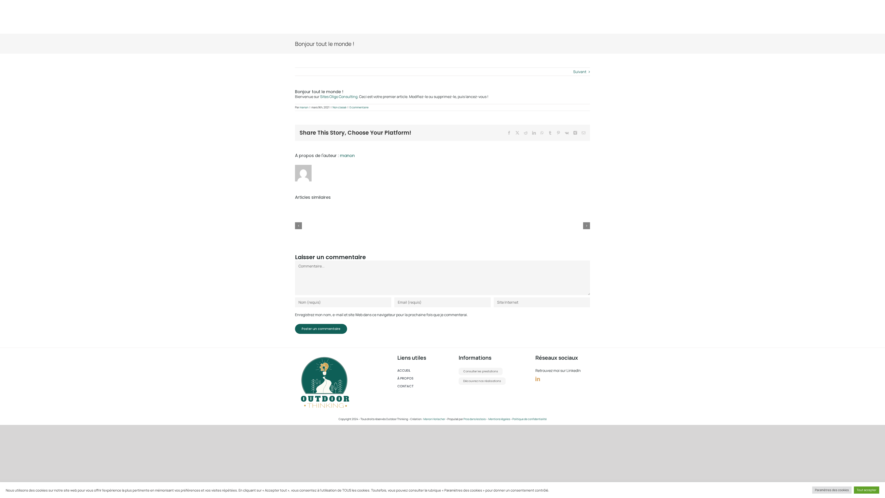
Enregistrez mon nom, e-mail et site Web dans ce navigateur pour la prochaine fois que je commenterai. (381, 314)
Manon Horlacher (434, 419)
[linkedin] (537, 379)
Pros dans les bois (474, 419)
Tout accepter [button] (866, 490)
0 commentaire (359, 107)
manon (304, 107)
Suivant (579, 71)
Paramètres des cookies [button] (832, 490)
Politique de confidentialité (529, 419)
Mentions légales (499, 419)
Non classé (339, 107)
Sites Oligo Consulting (338, 96)
